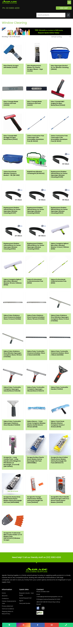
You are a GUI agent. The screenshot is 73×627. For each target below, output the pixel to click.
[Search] (68, 15)
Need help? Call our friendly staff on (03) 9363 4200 (36, 557)
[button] (64, 8)
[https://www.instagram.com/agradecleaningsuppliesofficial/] (23, 625)
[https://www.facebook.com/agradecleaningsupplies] (38, 625)
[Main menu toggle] (69, 2)
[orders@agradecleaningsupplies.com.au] (52, 625)
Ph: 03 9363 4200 (10, 8)
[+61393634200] (66, 625)
